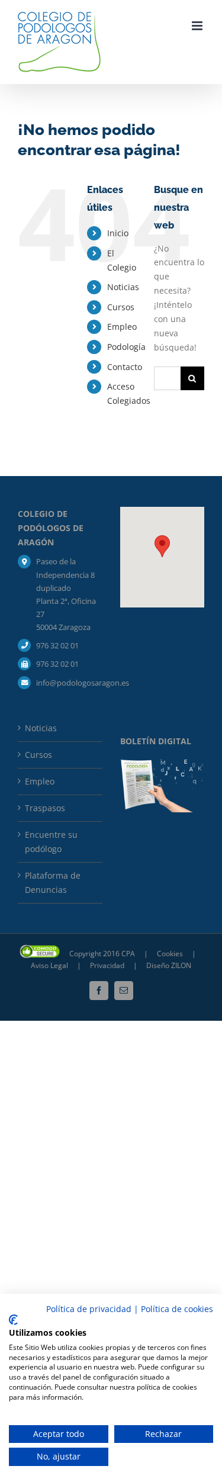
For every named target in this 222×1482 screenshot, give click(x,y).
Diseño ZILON (168, 965)
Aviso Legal (49, 965)
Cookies (171, 954)
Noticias (123, 286)
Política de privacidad (88, 1308)
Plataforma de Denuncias (53, 882)
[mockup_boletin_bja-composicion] (162, 763)
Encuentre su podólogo (51, 841)
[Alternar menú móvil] (198, 26)
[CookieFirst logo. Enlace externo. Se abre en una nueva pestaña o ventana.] (13, 1319)
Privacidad (108, 965)
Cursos (120, 307)
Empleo (122, 326)
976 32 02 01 (57, 645)
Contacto (124, 366)
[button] (162, 546)
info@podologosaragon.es (69, 682)
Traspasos (45, 808)
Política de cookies (177, 1308)
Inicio (117, 233)
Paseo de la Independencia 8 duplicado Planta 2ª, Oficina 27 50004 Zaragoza (66, 594)
